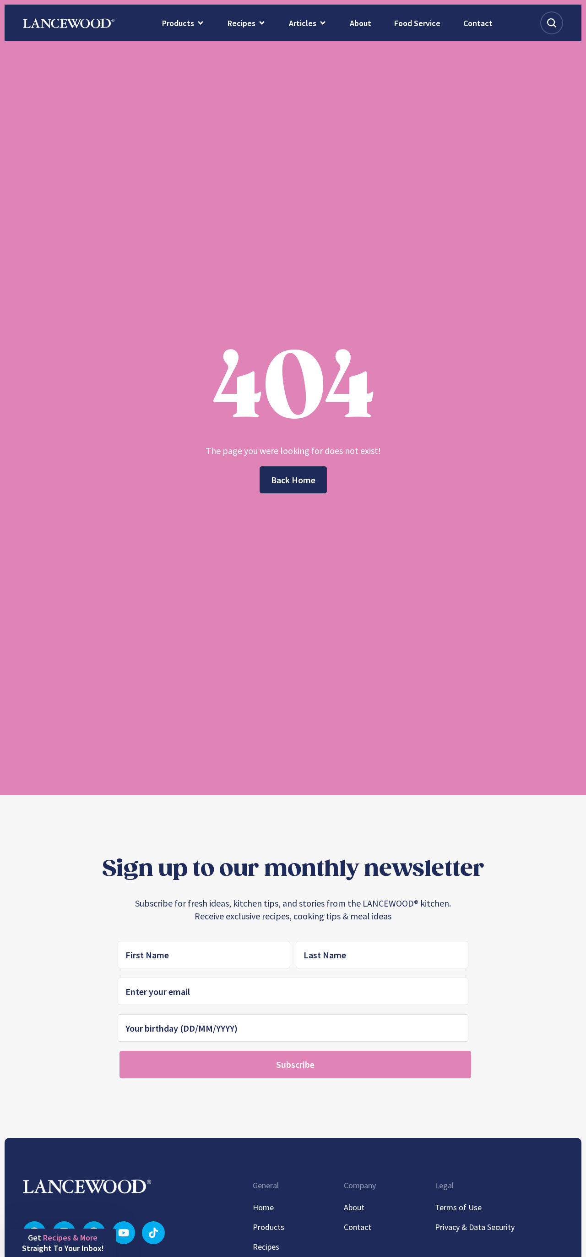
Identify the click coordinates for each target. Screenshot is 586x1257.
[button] (62, 1243)
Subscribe (295, 1064)
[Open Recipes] (262, 23)
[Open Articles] (323, 23)
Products (268, 1227)
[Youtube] (123, 1232)
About (354, 1207)
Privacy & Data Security (475, 1227)
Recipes (266, 1246)
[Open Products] (200, 23)
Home (263, 1207)
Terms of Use (458, 1207)
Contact (357, 1227)
